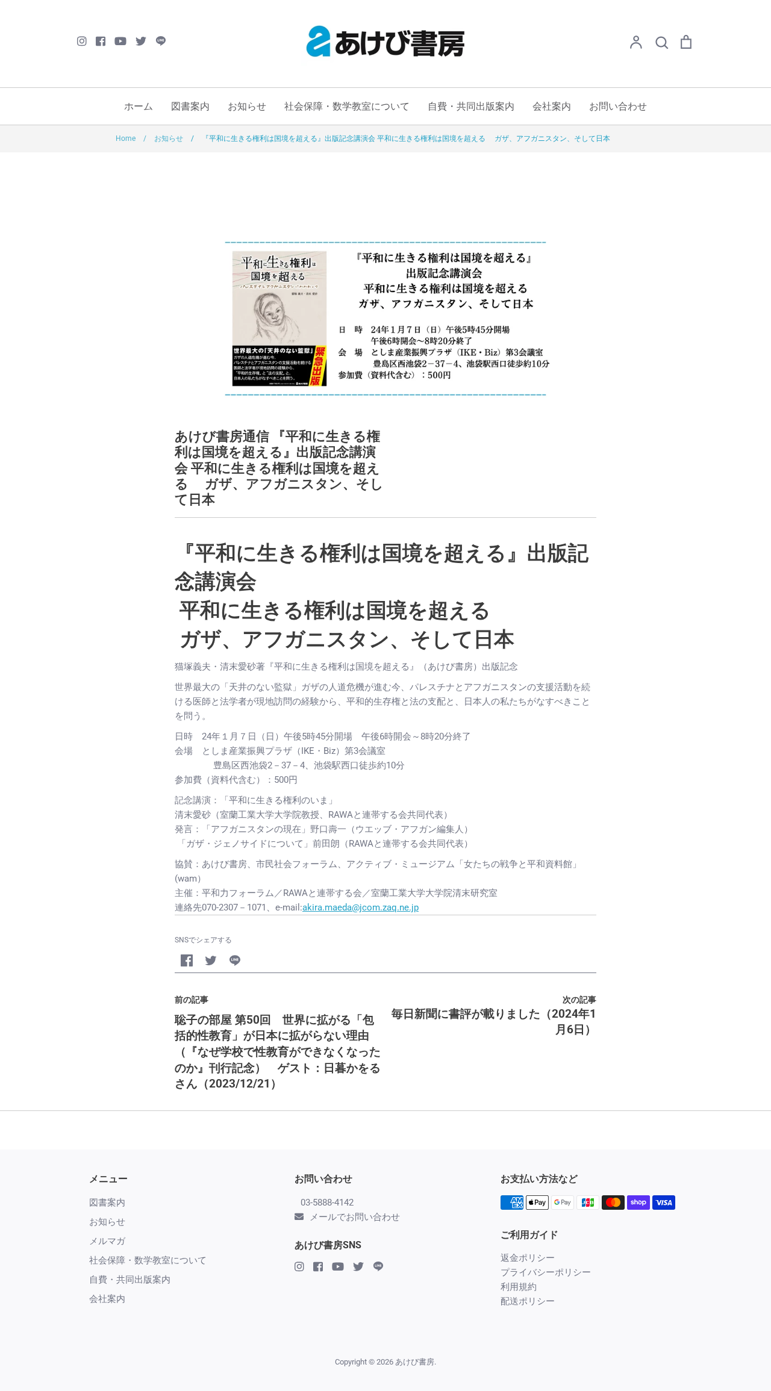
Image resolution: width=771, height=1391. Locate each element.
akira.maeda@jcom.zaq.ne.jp (360, 907)
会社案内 (551, 106)
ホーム (138, 106)
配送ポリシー (528, 1301)
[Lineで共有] (235, 960)
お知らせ (247, 106)
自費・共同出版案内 (471, 106)
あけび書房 (414, 1361)
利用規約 (519, 1286)
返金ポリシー (528, 1258)
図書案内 (190, 106)
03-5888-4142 (327, 1202)
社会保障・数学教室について (347, 106)
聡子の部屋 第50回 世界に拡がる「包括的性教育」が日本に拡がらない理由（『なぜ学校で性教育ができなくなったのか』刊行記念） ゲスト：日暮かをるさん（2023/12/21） (278, 1052)
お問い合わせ (618, 106)
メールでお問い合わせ (355, 1217)
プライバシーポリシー (546, 1272)
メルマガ (107, 1241)
